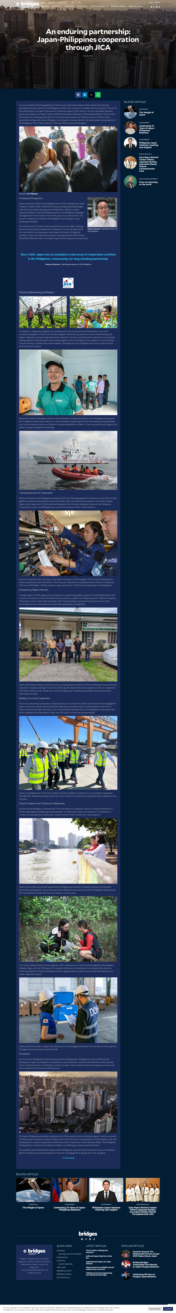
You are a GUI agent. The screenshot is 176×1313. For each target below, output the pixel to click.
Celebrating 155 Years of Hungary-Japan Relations (144, 1275)
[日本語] (73, 2)
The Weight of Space (146, 113)
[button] (78, 94)
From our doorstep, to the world (148, 183)
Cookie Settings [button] (154, 1309)
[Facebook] (151, 7)
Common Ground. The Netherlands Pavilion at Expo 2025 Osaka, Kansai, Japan (146, 1254)
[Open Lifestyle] (87, 6)
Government (144, 123)
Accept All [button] (168, 1309)
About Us (51, 3)
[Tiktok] (159, 7)
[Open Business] (61, 6)
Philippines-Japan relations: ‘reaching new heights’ (148, 145)
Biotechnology (145, 154)
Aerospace (143, 109)
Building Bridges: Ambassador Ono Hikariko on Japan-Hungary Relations (146, 1264)
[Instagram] (154, 7)
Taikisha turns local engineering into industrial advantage (99, 1274)
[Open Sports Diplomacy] (107, 6)
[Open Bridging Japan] (125, 6)
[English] (69, 2)
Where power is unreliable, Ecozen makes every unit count (100, 1268)
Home (43, 3)
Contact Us (62, 3)
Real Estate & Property (148, 179)
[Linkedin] (157, 7)
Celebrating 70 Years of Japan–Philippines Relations (147, 129)
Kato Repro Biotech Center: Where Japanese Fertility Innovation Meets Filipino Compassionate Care (148, 164)
